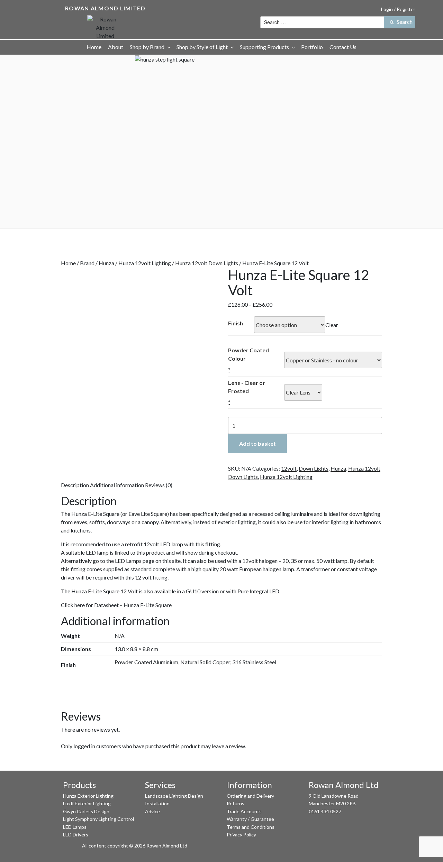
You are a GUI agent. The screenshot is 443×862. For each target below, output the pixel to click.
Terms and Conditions (250, 827)
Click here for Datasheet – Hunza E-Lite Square (116, 605)
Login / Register (398, 9)
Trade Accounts (244, 811)
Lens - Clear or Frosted (246, 386)
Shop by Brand (147, 47)
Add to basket (257, 443)
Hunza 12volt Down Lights (206, 263)
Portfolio (312, 47)
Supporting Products (264, 47)
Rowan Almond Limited (105, 8)
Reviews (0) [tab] (158, 485)
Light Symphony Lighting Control (98, 819)
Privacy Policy (241, 834)
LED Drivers (75, 834)
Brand (87, 263)
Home (94, 47)
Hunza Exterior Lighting (88, 796)
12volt (289, 468)
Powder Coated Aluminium (146, 662)
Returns (235, 803)
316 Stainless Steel (254, 662)
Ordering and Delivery (250, 796)
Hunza (106, 263)
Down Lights (313, 468)
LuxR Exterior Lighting (87, 803)
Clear (331, 325)
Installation (157, 803)
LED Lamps (75, 827)
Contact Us (342, 47)
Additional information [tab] (117, 485)
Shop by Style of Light (202, 47)
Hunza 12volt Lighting (144, 263)
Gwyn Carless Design (86, 811)
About (115, 47)
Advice (152, 811)
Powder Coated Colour (248, 354)
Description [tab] (75, 485)
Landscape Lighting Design (174, 796)
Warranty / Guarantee (250, 819)
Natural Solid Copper (205, 662)
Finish (235, 323)
